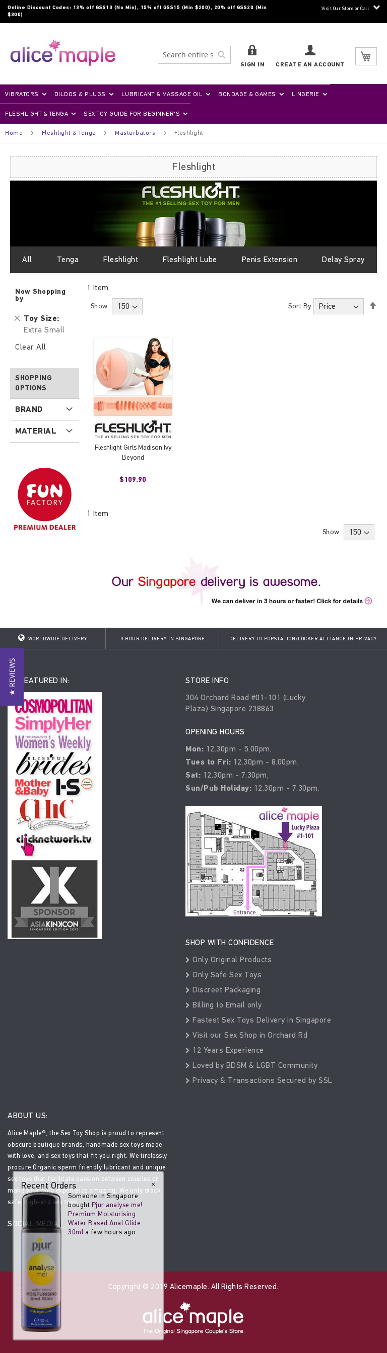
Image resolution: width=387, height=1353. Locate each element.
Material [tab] (35, 431)
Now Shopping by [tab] (40, 295)
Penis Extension (270, 259)
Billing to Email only (226, 1004)
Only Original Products (231, 959)
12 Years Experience (227, 1050)
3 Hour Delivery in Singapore (162, 639)
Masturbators (135, 132)
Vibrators (22, 94)
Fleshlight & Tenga (36, 113)
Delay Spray (343, 259)
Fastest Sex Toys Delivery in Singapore (260, 1020)
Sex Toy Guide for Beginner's (132, 113)
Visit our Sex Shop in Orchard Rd (248, 1035)
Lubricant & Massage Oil (162, 94)
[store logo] (63, 52)
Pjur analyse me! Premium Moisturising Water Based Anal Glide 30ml (105, 1218)
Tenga (68, 259)
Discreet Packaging (225, 989)
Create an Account (310, 64)
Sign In (252, 64)
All (27, 259)
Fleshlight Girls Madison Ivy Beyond (133, 452)
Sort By (299, 306)
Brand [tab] (29, 409)
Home (14, 132)
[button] (12, 677)
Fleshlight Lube (190, 259)
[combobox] (194, 55)
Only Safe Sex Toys (226, 974)
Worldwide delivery (57, 639)
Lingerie (305, 94)
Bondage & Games (247, 94)
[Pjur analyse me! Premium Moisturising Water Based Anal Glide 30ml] (41, 1261)
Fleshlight (120, 259)
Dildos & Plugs (80, 94)
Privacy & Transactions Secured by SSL (261, 1080)
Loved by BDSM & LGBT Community (253, 1065)
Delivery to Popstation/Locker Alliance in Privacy (303, 639)
